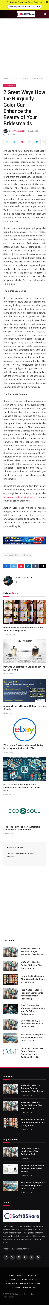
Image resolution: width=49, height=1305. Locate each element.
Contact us (32, 1275)
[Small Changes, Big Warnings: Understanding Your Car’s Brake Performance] (10, 1009)
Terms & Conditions (30, 1283)
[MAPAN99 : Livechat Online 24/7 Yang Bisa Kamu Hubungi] (10, 966)
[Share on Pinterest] (21, 142)
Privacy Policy (29, 1279)
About (20, 1275)
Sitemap (16, 1287)
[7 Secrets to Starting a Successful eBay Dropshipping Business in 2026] (24, 730)
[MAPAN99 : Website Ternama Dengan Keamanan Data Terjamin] (10, 952)
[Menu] (4, 14)
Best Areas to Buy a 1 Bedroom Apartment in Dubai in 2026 (32, 1024)
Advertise (14, 1279)
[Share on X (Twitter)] (14, 142)
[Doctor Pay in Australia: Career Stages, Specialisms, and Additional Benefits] (10, 1052)
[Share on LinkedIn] (29, 142)
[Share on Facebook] (6, 142)
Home (11, 1275)
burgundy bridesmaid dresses (18, 555)
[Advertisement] (24, 47)
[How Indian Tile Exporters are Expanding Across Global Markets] (10, 1038)
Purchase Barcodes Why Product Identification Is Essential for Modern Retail (21, 787)
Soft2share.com (19, 131)
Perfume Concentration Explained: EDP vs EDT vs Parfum (33, 1168)
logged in (22, 853)
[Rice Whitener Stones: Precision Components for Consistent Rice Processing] (10, 993)
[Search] (44, 14)
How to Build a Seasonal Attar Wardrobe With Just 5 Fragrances (33, 979)
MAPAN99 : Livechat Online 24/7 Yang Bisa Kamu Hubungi (31, 965)
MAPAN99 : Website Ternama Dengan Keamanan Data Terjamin (33, 951)
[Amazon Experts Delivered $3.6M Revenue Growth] (24, 690)
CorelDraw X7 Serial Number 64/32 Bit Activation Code (30, 1151)
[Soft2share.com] (25, 14)
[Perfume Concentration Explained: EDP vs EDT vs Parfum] (24, 651)
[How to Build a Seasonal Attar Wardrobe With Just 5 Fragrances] (24, 612)
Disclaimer (11, 1283)
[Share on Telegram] (36, 142)
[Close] (47, 2)
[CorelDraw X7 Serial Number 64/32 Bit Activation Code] (10, 1152)
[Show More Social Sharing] (43, 142)
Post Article (30, 1287)
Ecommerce (9, 85)
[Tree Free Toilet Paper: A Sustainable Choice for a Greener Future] (24, 811)
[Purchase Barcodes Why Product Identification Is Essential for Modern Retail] (24, 769)
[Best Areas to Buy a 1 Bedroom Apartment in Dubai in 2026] (10, 1024)
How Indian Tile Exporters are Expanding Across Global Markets (33, 1037)
